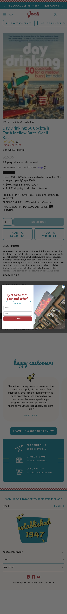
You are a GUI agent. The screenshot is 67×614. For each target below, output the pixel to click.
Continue (18, 319)
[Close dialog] (63, 286)
